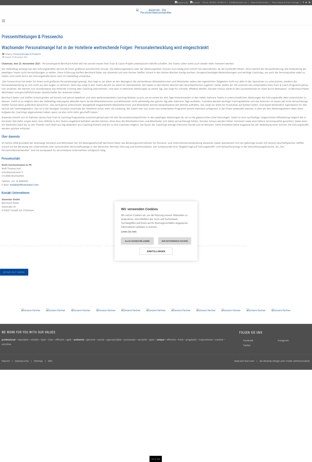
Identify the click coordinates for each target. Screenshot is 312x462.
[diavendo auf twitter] (306, 2)
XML (50, 359)
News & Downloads (259, 2)
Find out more (15, 271)
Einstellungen (156, 251)
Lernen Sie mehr (128, 231)
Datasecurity (22, 359)
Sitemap (38, 359)
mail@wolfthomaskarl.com (24, 183)
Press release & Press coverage (285, 2)
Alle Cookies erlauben (137, 241)
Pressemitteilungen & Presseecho (27, 53)
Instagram (283, 339)
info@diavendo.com (238, 2)
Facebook (248, 339)
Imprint (6, 359)
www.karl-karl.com (244, 359)
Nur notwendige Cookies (175, 241)
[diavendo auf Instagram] (309, 2)
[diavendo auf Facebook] (303, 2)
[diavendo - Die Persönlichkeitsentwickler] (156, 10)
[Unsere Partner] (31, 309)
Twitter (247, 344)
